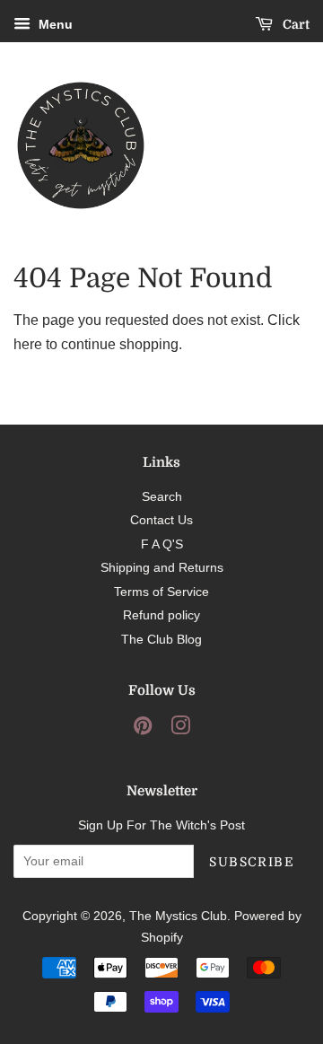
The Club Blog (161, 639)
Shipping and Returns (161, 568)
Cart (295, 24)
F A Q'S (162, 544)
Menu (54, 24)
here (27, 344)
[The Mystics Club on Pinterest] (143, 729)
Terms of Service (161, 592)
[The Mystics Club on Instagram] (180, 729)
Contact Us (161, 520)
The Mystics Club (178, 916)
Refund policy (161, 615)
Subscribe (251, 862)
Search (162, 497)
